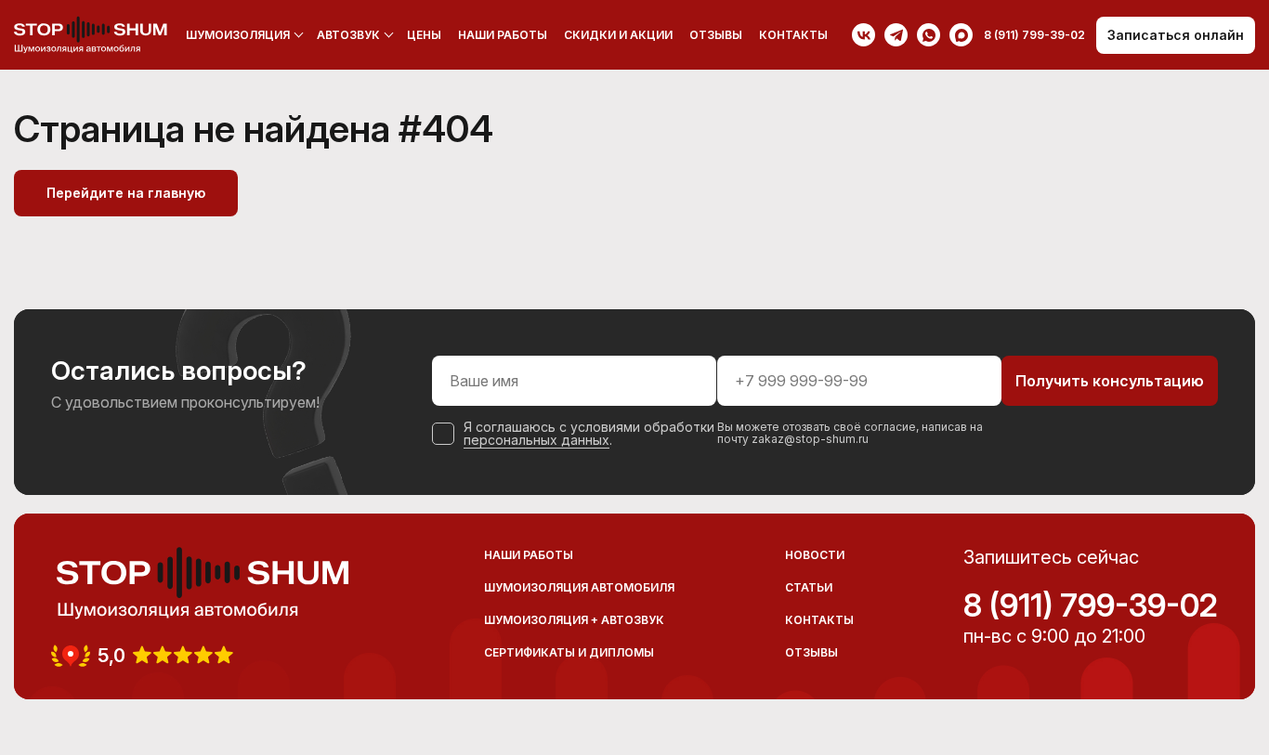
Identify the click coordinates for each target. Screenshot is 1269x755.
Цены (424, 35)
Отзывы (715, 35)
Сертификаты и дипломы (569, 652)
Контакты (793, 35)
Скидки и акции (618, 35)
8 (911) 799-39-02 (1090, 605)
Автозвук (348, 35)
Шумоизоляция (238, 35)
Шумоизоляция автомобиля (579, 587)
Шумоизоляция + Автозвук (574, 620)
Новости (814, 555)
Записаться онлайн (1175, 35)
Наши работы (502, 35)
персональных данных (536, 440)
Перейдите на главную (125, 193)
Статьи (808, 587)
